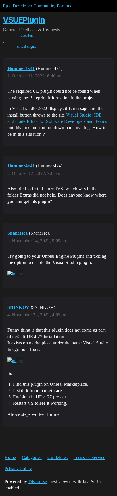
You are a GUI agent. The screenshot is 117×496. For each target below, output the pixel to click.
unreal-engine (26, 47)
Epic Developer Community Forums (37, 5)
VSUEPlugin (24, 20)
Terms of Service (89, 457)
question (27, 36)
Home (10, 457)
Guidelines (57, 457)
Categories (32, 457)
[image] (15, 273)
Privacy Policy (18, 468)
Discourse (37, 481)
